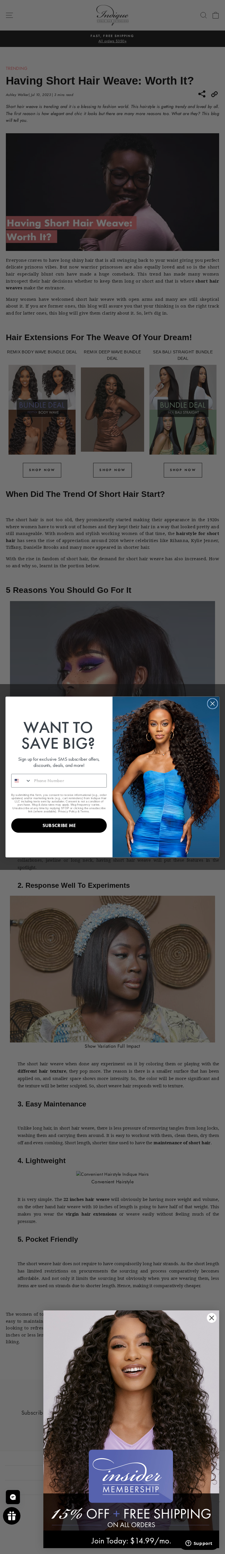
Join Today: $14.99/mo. (131, 1541)
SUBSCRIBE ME (59, 825)
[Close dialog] (212, 703)
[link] (131, 1420)
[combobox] (21, 780)
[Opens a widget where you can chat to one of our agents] (199, 1543)
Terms (84, 811)
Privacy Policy (67, 811)
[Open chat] (13, 1497)
